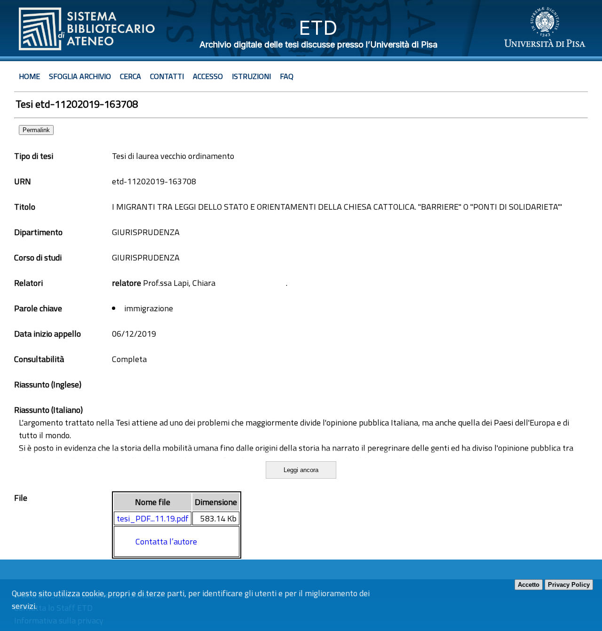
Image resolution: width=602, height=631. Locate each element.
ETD (318, 27)
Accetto (528, 584)
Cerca (130, 76)
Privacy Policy (569, 584)
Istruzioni (251, 76)
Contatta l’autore (166, 541)
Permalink (36, 130)
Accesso (208, 76)
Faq (286, 76)
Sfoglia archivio (80, 76)
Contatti (167, 76)
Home (29, 76)
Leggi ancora (301, 469)
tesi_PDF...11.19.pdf (153, 518)
